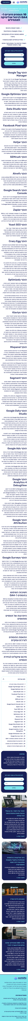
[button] (13, 2)
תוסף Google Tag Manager (15, 686)
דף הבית (25, 8)
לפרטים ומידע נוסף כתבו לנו (16, 684)
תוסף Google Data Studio (16, 724)
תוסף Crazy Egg (18, 711)
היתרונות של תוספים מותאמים (15, 741)
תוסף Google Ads (18, 726)
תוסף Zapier (19, 706)
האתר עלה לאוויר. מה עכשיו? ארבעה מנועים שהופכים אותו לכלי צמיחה (14, 813)
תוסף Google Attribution (16, 733)
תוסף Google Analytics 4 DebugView (16, 730)
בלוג (20, 8)
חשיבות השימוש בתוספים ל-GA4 (14, 738)
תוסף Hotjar (20, 696)
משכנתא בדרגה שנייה (17, 899)
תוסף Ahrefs (19, 701)
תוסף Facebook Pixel (17, 694)
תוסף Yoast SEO (18, 709)
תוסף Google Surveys (17, 736)
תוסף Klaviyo (19, 716)
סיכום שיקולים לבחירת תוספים (15, 746)
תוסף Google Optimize (17, 689)
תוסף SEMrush (19, 699)
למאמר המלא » (20, 836)
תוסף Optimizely (18, 714)
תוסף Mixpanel (19, 719)
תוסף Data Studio (18, 691)
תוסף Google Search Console (15, 704)
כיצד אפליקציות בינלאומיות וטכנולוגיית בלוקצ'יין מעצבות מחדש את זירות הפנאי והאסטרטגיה (14, 1003)
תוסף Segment (19, 721)
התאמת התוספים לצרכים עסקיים (14, 743)
